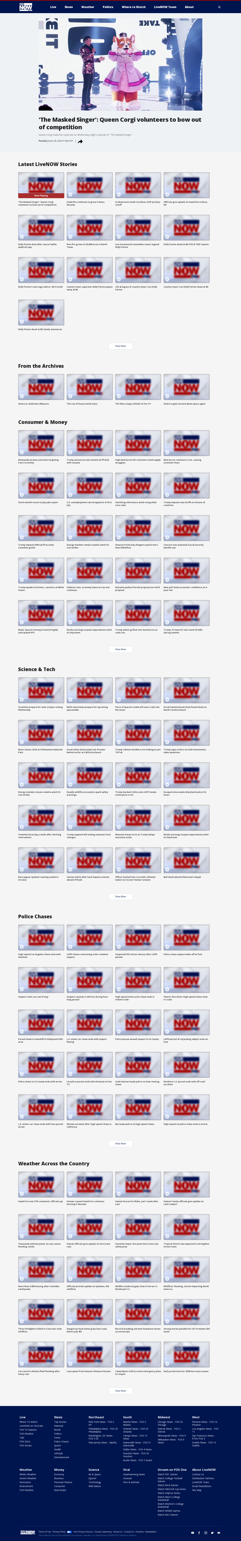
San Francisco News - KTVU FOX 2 (203, 1437)
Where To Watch (28, 1421)
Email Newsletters (201, 1486)
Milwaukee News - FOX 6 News (171, 1441)
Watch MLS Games (168, 1514)
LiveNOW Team (200, 1482)
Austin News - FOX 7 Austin (137, 1460)
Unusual (127, 1478)
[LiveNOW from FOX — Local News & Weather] (30, 7)
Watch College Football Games (170, 1480)
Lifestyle (58, 1453)
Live (23, 1417)
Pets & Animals (131, 1482)
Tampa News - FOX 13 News (135, 1437)
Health (57, 1449)
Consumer (59, 1486)
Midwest (164, 1417)
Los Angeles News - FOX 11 (205, 1430)
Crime (57, 1437)
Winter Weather (28, 1474)
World (57, 1429)
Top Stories (60, 1421)
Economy (59, 1474)
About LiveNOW (204, 1470)
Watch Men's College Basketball (169, 1498)
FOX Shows (26, 1445)
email (218, 1532)
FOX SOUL (25, 1441)
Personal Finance (63, 1482)
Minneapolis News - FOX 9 (172, 1435)
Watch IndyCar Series (169, 1493)
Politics (58, 1433)
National (58, 1425)
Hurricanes (25, 1482)
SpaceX (92, 1478)
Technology (95, 1482)
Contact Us (198, 1474)
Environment (26, 1486)
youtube (192, 1532)
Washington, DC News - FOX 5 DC (101, 1437)
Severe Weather (28, 1478)
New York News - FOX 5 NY (101, 1423)
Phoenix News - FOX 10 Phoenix (204, 1423)
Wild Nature (95, 1486)
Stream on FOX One (172, 1470)
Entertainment (61, 1457)
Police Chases (61, 1441)
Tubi (22, 1437)
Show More (120, 346)
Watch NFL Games (168, 1474)
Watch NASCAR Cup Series (172, 1489)
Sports (57, 1445)
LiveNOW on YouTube (31, 1425)
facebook (199, 1532)
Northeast (96, 1417)
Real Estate (60, 1490)
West (196, 1417)
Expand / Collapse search (219, 7)
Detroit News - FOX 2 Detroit (169, 1430)
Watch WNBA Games (169, 1510)
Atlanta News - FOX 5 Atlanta (134, 1423)
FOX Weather (27, 1433)
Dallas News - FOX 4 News (137, 1449)
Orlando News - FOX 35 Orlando (135, 1430)
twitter (212, 1532)
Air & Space (95, 1474)
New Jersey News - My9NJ (102, 1442)
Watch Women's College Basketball (171, 1505)
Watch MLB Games (168, 1485)
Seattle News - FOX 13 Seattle (204, 1444)
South (127, 1417)
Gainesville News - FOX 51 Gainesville (137, 1444)
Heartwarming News (134, 1474)
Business (59, 1478)
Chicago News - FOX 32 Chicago (170, 1423)
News (58, 1417)
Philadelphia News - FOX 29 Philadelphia (103, 1430)
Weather (26, 1470)
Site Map (196, 1490)
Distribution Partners (203, 1478)
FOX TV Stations (28, 1429)
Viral (126, 1470)
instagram (205, 1532)
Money (59, 1470)
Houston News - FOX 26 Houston (136, 1455)
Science (94, 1470)
